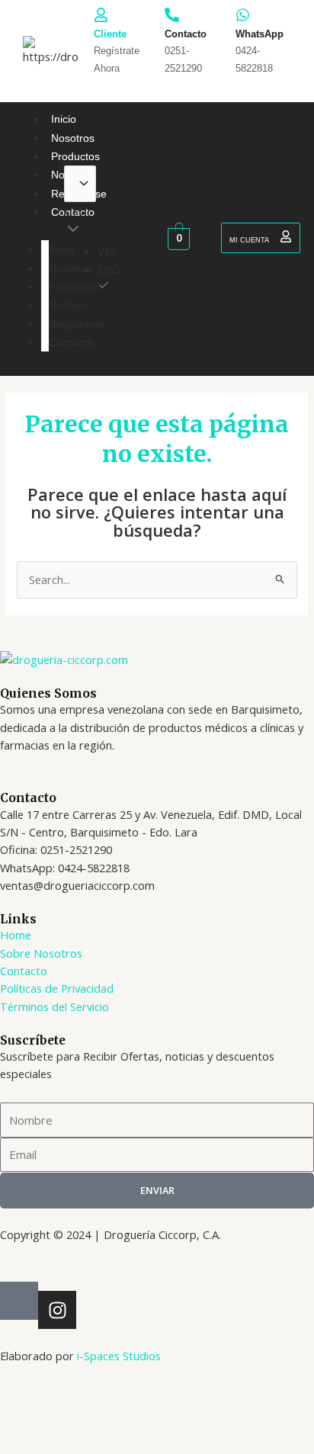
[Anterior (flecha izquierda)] (26, 1441)
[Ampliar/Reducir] (26, 1415)
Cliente (110, 34)
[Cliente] (101, 15)
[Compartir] (136, 1415)
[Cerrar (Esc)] (190, 1415)
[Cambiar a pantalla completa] (81, 1415)
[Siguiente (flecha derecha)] (81, 1441)
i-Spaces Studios (119, 1355)
